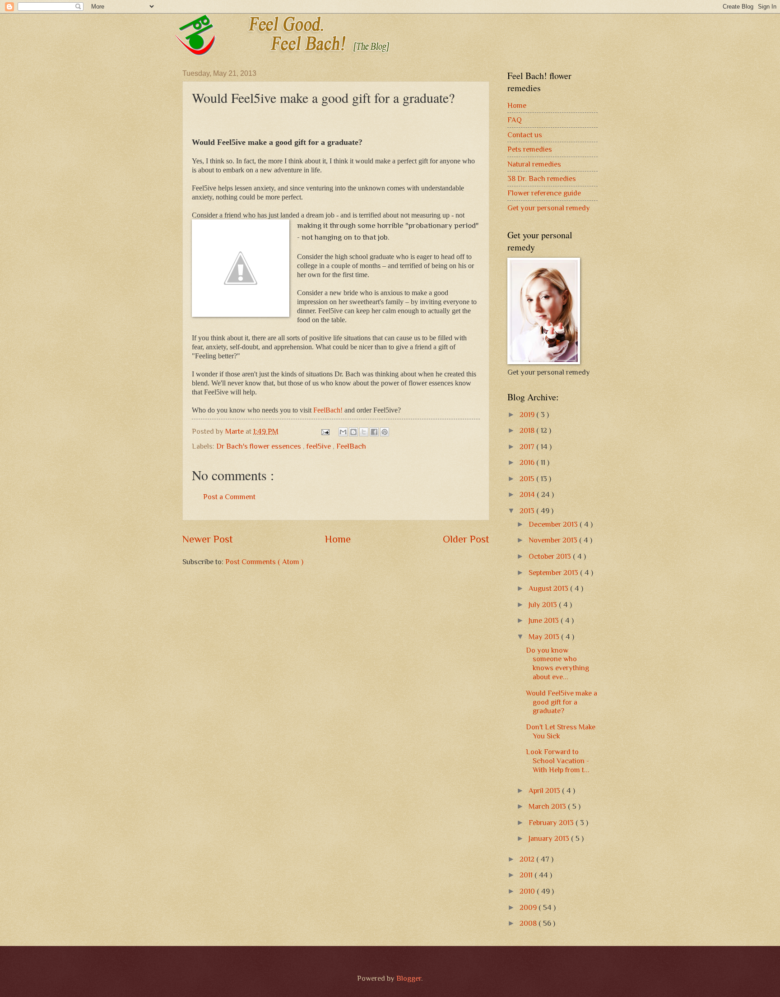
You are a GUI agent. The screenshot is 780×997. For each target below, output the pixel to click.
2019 (528, 414)
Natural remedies (534, 164)
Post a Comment (229, 496)
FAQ (514, 120)
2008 (529, 923)
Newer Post (207, 539)
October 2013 (551, 556)
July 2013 (544, 604)
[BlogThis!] (353, 431)
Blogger (408, 978)
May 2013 (545, 636)
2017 (528, 446)
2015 (528, 478)
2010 (528, 891)
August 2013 (549, 588)
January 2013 (550, 838)
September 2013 (554, 572)
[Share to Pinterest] (384, 431)
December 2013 (554, 524)
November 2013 (554, 540)
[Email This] (343, 431)
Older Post (466, 539)
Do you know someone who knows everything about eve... (557, 664)
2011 (527, 875)
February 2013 (552, 822)
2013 (528, 510)
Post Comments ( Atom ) (264, 561)
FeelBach (351, 446)
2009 (529, 907)
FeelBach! (328, 410)
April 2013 (545, 790)
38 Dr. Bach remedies (541, 178)
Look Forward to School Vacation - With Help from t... (558, 760)
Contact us (524, 134)
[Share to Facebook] (374, 431)
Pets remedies (529, 149)
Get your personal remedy (548, 208)
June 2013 (545, 620)
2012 (528, 859)
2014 (528, 494)
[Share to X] (363, 431)
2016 (528, 462)
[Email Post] (324, 431)
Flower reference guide (544, 193)
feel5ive (319, 446)
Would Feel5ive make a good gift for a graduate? (561, 702)
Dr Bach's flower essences (259, 446)
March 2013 (548, 806)
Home (338, 539)
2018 (528, 430)
